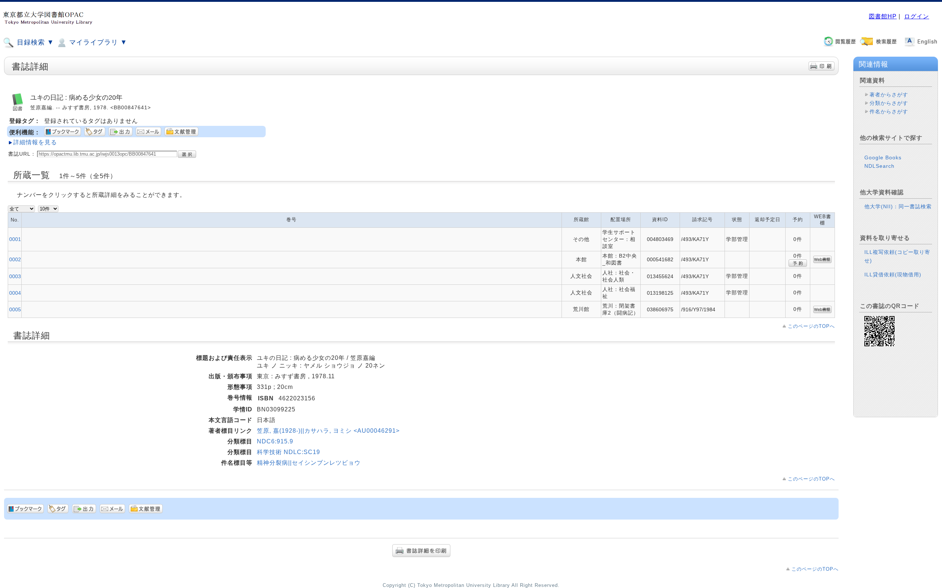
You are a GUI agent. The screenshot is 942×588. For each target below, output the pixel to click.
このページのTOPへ (811, 326)
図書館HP (883, 16)
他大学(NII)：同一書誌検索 (898, 206)
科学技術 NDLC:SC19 (288, 452)
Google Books (883, 157)
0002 (15, 259)
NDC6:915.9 (275, 441)
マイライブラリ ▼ (97, 42)
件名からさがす (889, 111)
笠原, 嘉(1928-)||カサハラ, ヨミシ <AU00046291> (328, 431)
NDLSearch (879, 166)
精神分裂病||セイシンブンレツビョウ (309, 463)
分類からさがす (889, 103)
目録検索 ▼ (34, 42)
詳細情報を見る (35, 142)
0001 (15, 239)
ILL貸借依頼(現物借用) (892, 274)
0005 (15, 309)
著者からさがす (889, 95)
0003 (15, 276)
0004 (15, 293)
